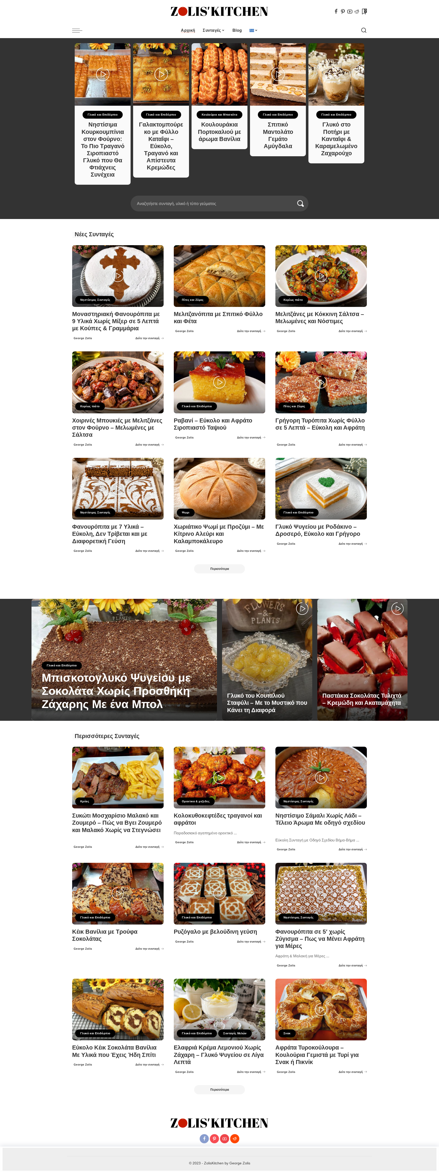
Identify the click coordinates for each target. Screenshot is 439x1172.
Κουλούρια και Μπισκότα (220, 114)
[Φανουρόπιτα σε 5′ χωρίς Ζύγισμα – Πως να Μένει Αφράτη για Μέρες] (321, 894)
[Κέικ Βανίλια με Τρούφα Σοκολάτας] (118, 894)
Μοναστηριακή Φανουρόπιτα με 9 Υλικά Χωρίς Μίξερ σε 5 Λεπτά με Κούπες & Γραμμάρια (116, 321)
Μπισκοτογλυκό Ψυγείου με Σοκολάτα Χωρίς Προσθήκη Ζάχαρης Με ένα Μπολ (116, 691)
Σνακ (287, 1033)
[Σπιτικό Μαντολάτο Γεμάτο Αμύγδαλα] (278, 74)
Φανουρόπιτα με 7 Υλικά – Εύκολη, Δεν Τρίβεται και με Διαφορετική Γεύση (109, 534)
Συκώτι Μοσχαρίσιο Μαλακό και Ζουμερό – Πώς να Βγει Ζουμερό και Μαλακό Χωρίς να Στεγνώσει (117, 822)
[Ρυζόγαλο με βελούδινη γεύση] (219, 894)
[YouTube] (349, 11)
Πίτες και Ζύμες (193, 299)
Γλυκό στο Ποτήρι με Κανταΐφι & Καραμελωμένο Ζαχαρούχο (336, 139)
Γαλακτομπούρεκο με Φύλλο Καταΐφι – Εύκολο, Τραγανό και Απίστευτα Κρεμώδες (161, 146)
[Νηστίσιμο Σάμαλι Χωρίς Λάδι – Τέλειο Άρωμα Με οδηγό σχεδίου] (321, 777)
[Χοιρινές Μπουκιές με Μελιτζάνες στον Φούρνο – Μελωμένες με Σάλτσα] (118, 382)
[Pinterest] (343, 11)
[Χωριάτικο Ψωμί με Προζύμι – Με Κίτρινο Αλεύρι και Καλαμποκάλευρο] (219, 489)
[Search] (364, 30)
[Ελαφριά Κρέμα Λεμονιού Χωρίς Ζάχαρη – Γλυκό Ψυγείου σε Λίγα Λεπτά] (219, 1009)
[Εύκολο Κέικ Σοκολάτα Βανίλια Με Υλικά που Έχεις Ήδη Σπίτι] (118, 1009)
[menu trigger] (79, 30)
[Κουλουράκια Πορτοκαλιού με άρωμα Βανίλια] (219, 74)
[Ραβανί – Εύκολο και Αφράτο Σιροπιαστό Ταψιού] (219, 382)
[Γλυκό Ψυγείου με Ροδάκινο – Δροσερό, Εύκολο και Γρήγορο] (321, 489)
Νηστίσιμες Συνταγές (95, 299)
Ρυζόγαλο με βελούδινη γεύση (215, 932)
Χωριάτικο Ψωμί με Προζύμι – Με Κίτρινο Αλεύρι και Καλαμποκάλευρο (219, 534)
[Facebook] (336, 11)
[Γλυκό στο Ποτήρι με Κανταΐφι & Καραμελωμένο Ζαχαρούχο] (336, 74)
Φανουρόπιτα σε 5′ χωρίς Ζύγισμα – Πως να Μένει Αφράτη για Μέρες (320, 939)
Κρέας (84, 801)
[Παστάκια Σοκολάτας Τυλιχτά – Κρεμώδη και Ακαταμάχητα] (362, 660)
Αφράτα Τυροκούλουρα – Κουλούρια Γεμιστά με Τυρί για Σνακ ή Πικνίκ (317, 1054)
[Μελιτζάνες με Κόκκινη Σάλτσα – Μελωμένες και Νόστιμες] (321, 276)
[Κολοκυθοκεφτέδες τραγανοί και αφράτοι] (219, 777)
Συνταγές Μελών (234, 1033)
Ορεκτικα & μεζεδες (196, 801)
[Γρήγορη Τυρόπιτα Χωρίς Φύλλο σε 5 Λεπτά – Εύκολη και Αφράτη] (321, 382)
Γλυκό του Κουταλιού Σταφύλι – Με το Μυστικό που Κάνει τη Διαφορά (267, 703)
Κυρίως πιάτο (293, 299)
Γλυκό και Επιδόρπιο (103, 114)
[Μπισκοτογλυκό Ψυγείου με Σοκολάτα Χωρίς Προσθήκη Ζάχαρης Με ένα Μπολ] (124, 660)
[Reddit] (356, 11)
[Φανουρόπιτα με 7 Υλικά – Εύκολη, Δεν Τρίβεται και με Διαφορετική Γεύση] (118, 489)
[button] (217, 193)
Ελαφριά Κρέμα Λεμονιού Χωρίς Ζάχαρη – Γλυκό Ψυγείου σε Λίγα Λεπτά (219, 1054)
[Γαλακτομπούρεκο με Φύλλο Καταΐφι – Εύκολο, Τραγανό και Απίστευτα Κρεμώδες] (161, 74)
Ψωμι (186, 512)
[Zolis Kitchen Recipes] (219, 11)
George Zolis (83, 338)
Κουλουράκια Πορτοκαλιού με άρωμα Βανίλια (219, 131)
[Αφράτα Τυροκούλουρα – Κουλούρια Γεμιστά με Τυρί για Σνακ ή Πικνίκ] (321, 1009)
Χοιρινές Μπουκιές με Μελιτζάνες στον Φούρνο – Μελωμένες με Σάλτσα (117, 427)
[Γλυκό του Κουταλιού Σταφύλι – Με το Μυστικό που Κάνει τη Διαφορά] (267, 660)
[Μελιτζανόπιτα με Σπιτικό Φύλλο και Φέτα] (219, 276)
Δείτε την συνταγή (147, 338)
